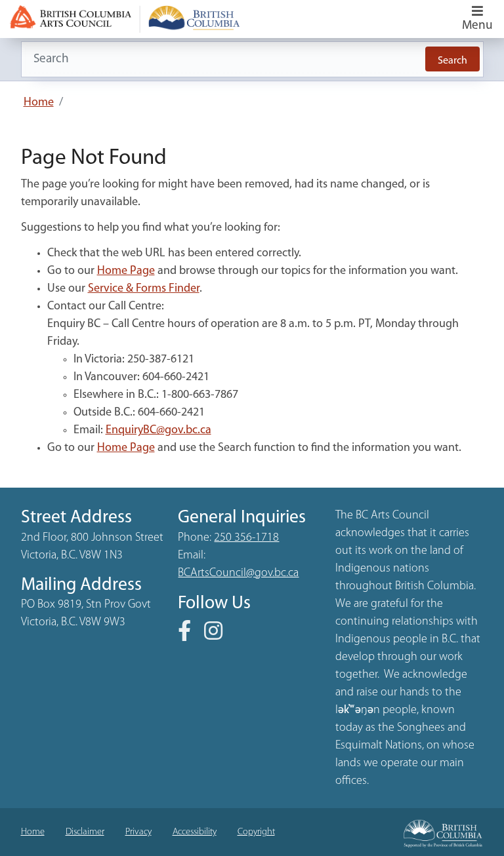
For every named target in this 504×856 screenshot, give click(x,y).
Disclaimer (85, 832)
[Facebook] (189, 636)
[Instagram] (218, 636)
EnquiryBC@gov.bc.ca (158, 431)
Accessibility (195, 832)
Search (452, 61)
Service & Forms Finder (144, 289)
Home (39, 103)
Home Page (126, 271)
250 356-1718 (246, 538)
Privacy (138, 832)
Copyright (256, 832)
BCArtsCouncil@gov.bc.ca (238, 573)
